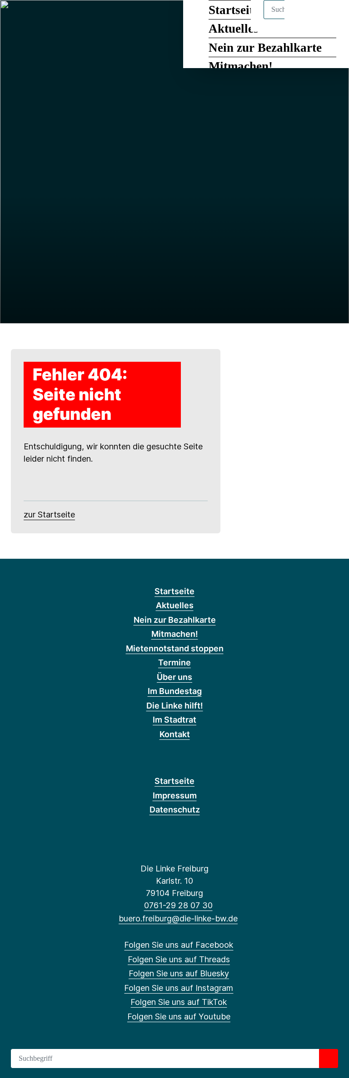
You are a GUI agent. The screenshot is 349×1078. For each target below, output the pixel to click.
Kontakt (175, 734)
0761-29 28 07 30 (178, 905)
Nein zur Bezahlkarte (265, 47)
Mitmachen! (241, 66)
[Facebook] (17, 19)
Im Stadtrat (174, 719)
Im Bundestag (175, 691)
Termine (174, 662)
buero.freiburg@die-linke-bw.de (178, 918)
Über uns (174, 677)
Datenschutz (175, 809)
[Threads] (32, 19)
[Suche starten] (328, 1058)
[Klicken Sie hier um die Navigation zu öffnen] (330, 19)
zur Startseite (49, 514)
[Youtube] (92, 19)
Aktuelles (175, 605)
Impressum (175, 795)
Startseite (174, 591)
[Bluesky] (47, 19)
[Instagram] (62, 19)
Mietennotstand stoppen (175, 648)
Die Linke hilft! (174, 705)
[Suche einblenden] (303, 19)
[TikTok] (77, 19)
